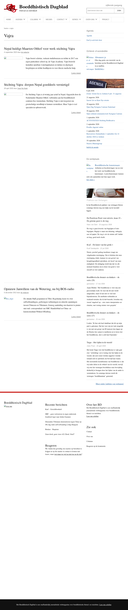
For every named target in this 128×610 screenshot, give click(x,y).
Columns (89, 441)
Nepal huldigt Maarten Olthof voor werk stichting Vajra (39, 48)
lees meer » (90, 179)
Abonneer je (100, 57)
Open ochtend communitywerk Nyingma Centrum (104, 114)
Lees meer (76, 73)
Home (6, 28)
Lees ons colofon (92, 416)
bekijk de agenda (92, 147)
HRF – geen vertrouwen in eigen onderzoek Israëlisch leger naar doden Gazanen (60, 415)
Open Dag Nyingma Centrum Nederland (100, 107)
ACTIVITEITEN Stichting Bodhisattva (100, 120)
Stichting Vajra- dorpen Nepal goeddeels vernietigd (36, 84)
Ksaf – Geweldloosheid (53, 409)
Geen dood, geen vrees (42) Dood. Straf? (59, 434)
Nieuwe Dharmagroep (94, 143)
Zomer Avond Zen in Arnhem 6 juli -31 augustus (104, 93)
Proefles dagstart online (94, 127)
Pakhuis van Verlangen (97, 200)
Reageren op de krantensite (96, 446)
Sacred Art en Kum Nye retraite (97, 100)
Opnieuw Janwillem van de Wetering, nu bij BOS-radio (39, 289)
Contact (89, 431)
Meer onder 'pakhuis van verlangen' (110, 383)
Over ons (89, 436)
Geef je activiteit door (94, 40)
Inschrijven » (99, 69)
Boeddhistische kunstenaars (107, 165)
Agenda (89, 35)
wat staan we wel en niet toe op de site (67, 454)
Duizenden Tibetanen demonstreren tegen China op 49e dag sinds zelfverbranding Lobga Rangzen (63, 423)
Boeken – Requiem (52, 429)
